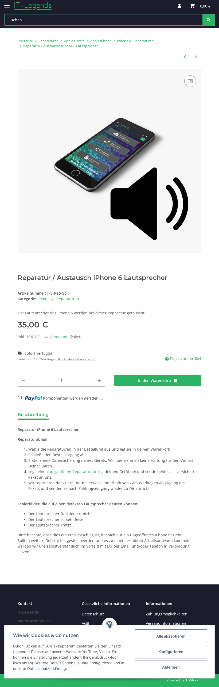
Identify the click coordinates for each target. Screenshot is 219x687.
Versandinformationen (166, 623)
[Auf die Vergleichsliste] (190, 81)
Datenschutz (93, 613)
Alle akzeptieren (171, 636)
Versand (62, 336)
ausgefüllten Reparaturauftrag (76, 471)
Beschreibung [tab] (33, 414)
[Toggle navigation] (7, 3)
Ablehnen (171, 667)
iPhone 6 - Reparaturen (58, 298)
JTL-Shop (191, 680)
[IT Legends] (33, 6)
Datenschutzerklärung (46, 668)
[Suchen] (208, 20)
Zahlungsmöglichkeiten (166, 613)
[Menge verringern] (24, 381)
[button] (179, 6)
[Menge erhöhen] (99, 381)
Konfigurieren (170, 651)
